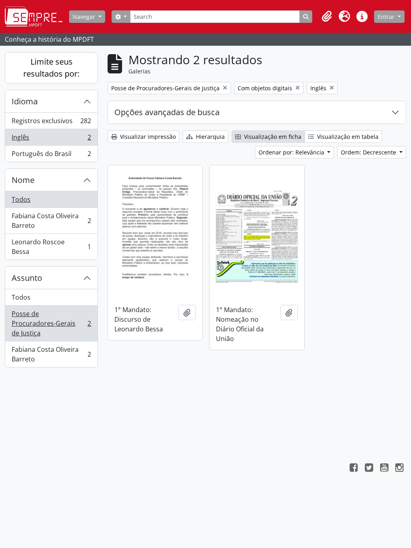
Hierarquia (209, 136)
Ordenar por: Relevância (292, 152)
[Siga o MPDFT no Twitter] (369, 468)
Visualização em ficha (271, 136)
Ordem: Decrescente (369, 152)
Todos (21, 199)
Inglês (51, 139)
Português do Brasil (51, 155)
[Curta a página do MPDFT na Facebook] (353, 468)
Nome (23, 180)
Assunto (27, 277)
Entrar (387, 16)
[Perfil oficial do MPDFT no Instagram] (399, 468)
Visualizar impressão (147, 136)
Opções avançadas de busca (167, 112)
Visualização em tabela (346, 136)
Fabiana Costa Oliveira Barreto (51, 220)
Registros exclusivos (51, 122)
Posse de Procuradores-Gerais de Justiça (51, 323)
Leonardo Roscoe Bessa (51, 246)
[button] (327, 16)
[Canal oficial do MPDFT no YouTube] (384, 468)
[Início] (37, 16)
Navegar (85, 16)
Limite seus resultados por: (51, 67)
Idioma (25, 101)
